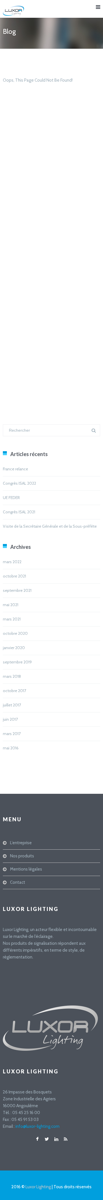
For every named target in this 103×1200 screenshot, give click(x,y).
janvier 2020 (14, 647)
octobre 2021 (14, 576)
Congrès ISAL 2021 (19, 511)
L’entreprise (21, 842)
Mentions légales (26, 869)
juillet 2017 (12, 705)
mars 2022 (12, 561)
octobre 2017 (14, 690)
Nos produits (22, 856)
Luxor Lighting (38, 1186)
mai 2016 (11, 748)
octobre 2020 (15, 633)
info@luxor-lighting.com (37, 1126)
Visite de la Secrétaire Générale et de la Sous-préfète (50, 526)
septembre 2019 (17, 662)
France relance (15, 469)
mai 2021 (10, 604)
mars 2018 (12, 676)
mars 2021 (12, 619)
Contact (17, 882)
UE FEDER (11, 497)
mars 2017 (12, 733)
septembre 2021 (17, 590)
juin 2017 (10, 719)
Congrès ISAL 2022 (19, 483)
